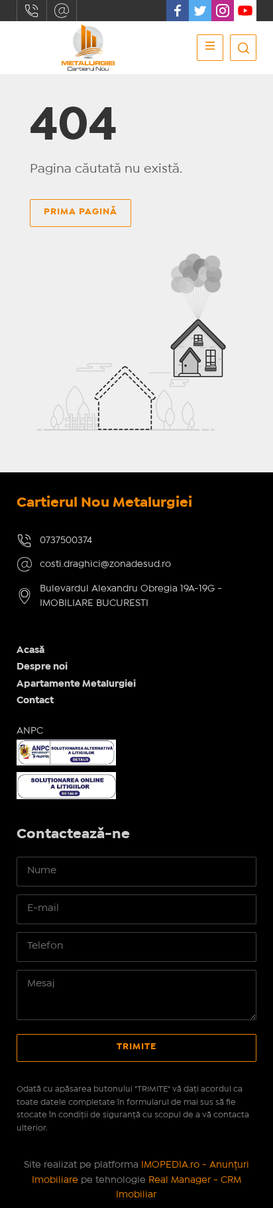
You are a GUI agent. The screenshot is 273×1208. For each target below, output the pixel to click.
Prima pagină (80, 212)
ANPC (30, 731)
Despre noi (42, 667)
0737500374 (31, 10)
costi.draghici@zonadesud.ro (61, 10)
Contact (35, 701)
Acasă (30, 650)
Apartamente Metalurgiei (76, 684)
